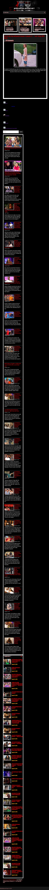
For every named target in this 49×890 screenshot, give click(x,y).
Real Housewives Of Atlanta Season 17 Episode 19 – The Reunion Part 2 (17, 808)
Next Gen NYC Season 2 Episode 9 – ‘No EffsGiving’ (17, 742)
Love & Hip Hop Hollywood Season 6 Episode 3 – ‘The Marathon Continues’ (17, 640)
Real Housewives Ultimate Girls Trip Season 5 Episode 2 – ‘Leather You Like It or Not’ (17, 816)
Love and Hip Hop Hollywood (11, 879)
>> (8, 158)
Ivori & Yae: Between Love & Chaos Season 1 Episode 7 (17, 749)
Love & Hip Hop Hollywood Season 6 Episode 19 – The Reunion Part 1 (17, 332)
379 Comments (9, 40)
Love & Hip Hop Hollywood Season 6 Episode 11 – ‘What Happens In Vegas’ (17, 474)
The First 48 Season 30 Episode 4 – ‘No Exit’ (16, 801)
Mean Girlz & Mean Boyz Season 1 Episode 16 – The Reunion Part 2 (17, 676)
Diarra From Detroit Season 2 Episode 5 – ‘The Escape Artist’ (17, 765)
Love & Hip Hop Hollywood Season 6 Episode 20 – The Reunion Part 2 (17, 315)
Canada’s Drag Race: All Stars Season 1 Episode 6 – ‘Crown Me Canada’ (17, 722)
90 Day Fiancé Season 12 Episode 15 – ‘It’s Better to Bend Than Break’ (17, 871)
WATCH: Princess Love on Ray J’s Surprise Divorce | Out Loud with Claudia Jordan (17, 189)
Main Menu (7, 12)
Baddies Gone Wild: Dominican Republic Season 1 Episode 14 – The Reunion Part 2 (17, 684)
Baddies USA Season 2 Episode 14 (16, 825)
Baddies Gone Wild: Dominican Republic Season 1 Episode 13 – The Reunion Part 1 (17, 839)
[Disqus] (25, 116)
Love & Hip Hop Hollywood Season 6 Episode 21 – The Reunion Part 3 (17, 297)
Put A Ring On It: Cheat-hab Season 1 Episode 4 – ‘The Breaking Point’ (10, 30)
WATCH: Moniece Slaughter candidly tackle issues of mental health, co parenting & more (13, 365)
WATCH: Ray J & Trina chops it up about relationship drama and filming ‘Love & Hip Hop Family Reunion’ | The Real (12, 173)
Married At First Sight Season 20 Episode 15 (16, 864)
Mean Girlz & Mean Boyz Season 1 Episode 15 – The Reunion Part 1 (17, 848)
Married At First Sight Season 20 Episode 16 (16, 794)
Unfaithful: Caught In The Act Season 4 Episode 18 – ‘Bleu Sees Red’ (17, 757)
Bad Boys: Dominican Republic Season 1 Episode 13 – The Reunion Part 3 (17, 857)
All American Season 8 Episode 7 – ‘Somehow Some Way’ (17, 786)
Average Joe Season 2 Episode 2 (39, 30)
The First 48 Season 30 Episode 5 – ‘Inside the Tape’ (17, 736)
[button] (3, 25)
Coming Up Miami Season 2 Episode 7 (25, 30)
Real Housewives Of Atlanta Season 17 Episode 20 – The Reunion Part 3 (17, 661)
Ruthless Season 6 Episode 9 (17, 778)
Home (5, 879)
